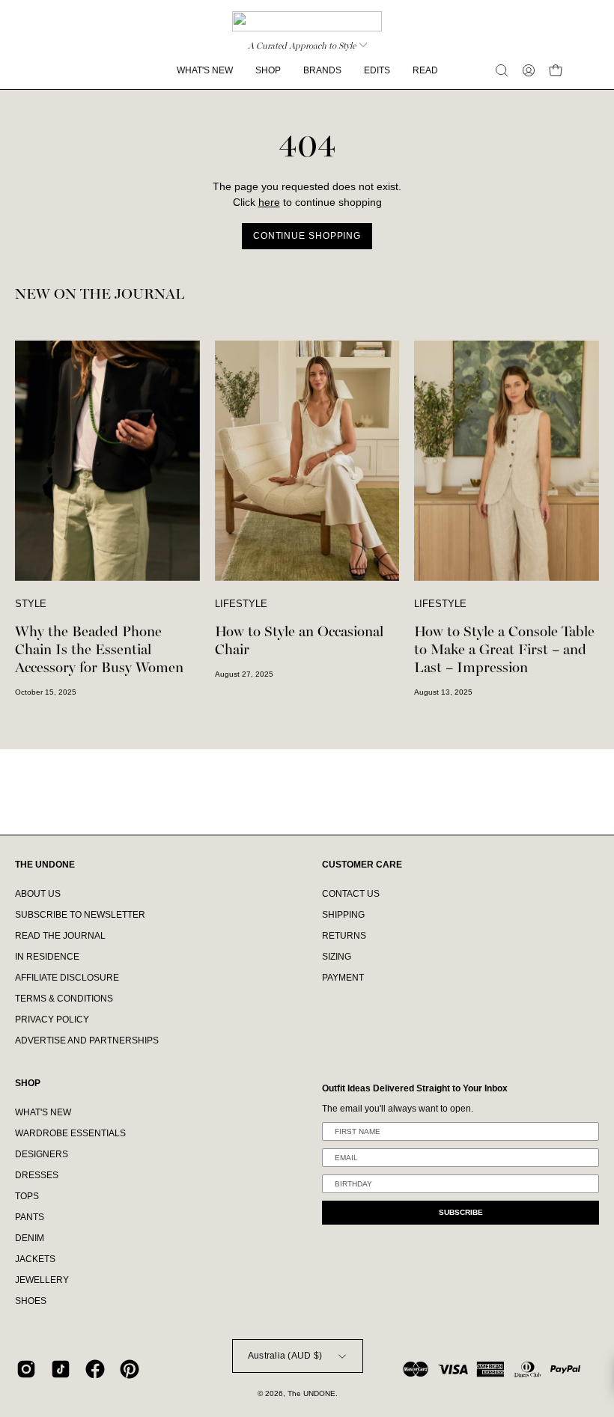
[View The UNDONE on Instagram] (26, 1369)
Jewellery (42, 1280)
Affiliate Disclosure (67, 977)
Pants (29, 1217)
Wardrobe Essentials (70, 1133)
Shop (27, 1083)
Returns (344, 935)
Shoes (30, 1301)
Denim (29, 1238)
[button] (501, 70)
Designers (41, 1154)
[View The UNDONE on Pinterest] (129, 1369)
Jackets (35, 1259)
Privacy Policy (52, 1019)
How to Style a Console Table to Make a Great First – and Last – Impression (504, 649)
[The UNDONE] (307, 21)
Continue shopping (307, 236)
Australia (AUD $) (285, 1355)
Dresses (36, 1175)
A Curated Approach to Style (302, 45)
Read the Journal (60, 935)
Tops (27, 1196)
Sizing (336, 956)
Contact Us (351, 894)
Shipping (343, 914)
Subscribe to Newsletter (80, 914)
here (269, 202)
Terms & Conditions (64, 998)
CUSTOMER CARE (362, 864)
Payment (343, 977)
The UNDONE (311, 1393)
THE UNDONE (45, 864)
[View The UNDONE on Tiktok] (60, 1369)
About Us (38, 894)
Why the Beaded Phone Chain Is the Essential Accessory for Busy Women (99, 649)
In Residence (47, 956)
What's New (43, 1112)
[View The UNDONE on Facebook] (95, 1369)
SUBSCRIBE (461, 1212)
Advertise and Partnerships (87, 1040)
